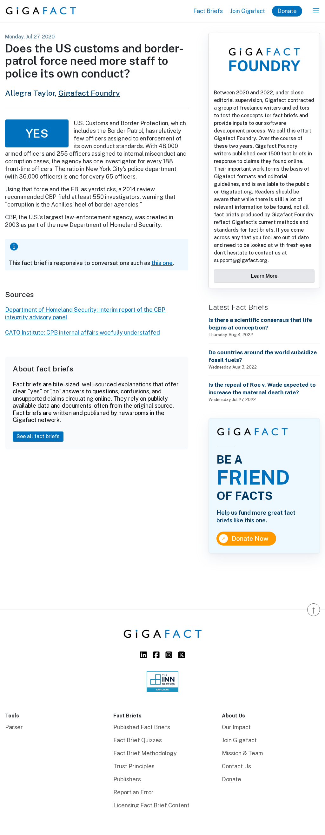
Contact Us (236, 766)
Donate (287, 11)
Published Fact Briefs (141, 727)
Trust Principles (134, 766)
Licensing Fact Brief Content (151, 805)
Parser (14, 727)
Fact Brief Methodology (145, 753)
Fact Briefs (208, 11)
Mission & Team (242, 753)
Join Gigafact (247, 11)
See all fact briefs (38, 436)
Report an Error (133, 792)
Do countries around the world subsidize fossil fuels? (263, 356)
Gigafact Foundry (89, 93)
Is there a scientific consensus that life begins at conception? (260, 323)
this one (162, 263)
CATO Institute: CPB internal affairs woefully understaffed (82, 332)
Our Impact (236, 727)
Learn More (264, 276)
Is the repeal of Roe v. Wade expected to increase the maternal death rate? (262, 388)
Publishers (127, 779)
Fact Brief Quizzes (137, 740)
